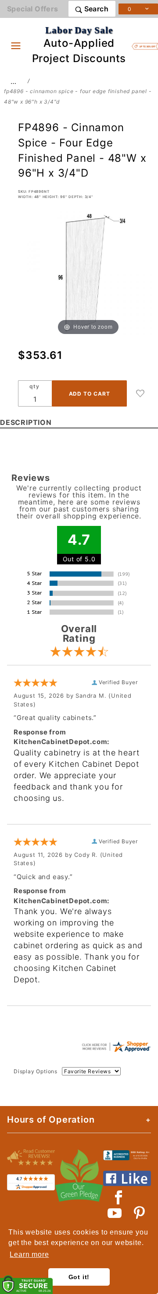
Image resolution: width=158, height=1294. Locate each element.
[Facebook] (118, 1197)
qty (34, 386)
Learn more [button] (29, 1254)
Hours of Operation (50, 1119)
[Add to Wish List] (140, 393)
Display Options (35, 1071)
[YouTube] (115, 1213)
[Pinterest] (139, 1213)
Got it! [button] (79, 1276)
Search (95, 8)
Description (26, 422)
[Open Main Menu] (15, 45)
